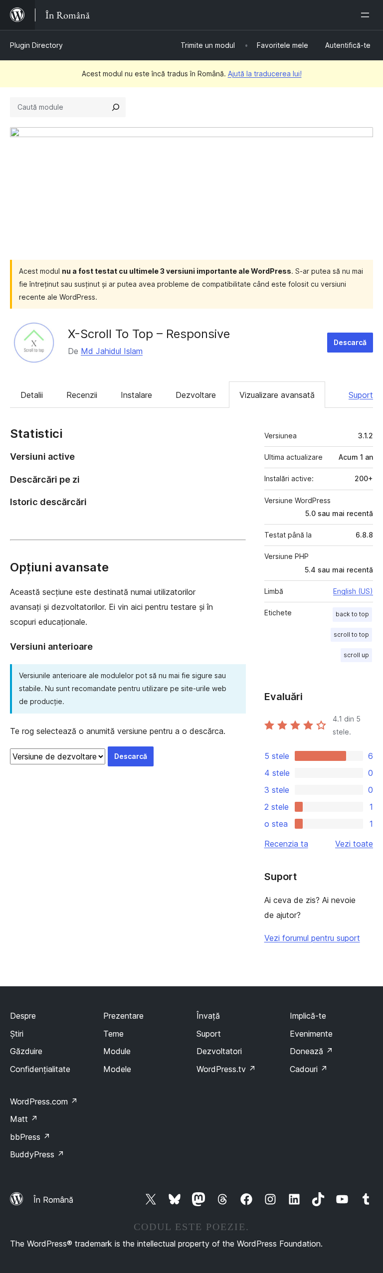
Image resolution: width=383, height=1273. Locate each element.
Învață (208, 1016)
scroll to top (351, 634)
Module (117, 1051)
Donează (311, 1051)
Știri (16, 1034)
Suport (361, 395)
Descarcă (350, 342)
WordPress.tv (226, 1069)
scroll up (356, 655)
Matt (24, 1119)
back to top (352, 614)
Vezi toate (354, 844)
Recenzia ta (286, 844)
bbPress (30, 1137)
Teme (113, 1034)
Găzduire (26, 1051)
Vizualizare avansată (277, 395)
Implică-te (308, 1016)
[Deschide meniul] (367, 15)
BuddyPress (37, 1154)
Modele (117, 1069)
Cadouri (309, 1069)
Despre (23, 1016)
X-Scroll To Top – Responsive (149, 334)
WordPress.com (44, 1101)
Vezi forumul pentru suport (312, 938)
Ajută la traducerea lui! (265, 73)
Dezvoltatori (219, 1051)
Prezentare (123, 1016)
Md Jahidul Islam (112, 351)
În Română (53, 1200)
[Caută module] (116, 107)
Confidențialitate (40, 1069)
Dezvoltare (196, 395)
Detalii (31, 395)
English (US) (353, 591)
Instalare (136, 395)
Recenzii (81, 395)
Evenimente (311, 1034)
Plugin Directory (36, 45)
